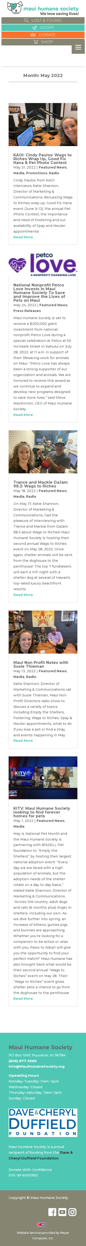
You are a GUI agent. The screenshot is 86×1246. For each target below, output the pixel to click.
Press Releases (27, 311)
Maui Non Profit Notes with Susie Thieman (40, 664)
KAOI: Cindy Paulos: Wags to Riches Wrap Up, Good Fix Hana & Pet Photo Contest (42, 159)
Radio (54, 173)
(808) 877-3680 (23, 1061)
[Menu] (78, 47)
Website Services (29, 1233)
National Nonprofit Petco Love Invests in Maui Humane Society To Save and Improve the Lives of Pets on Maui (39, 293)
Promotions (36, 173)
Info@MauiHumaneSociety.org (36, 1066)
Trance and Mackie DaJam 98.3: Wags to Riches (40, 484)
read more (23, 237)
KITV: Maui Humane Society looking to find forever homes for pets (41, 812)
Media (18, 173)
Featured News (53, 167)
